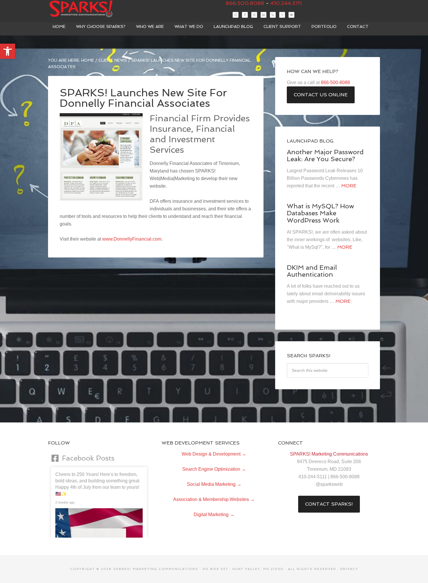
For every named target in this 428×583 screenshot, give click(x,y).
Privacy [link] (349, 568)
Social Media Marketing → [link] (214, 484)
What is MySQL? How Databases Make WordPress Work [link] (320, 213)
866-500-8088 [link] (335, 82)
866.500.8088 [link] (245, 3)
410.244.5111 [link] (286, 3)
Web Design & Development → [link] (214, 454)
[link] (7, 51)
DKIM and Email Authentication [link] (312, 271)
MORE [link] (348, 186)
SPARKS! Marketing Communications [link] (91, 8)
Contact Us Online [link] (321, 94)
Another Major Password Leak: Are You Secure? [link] (325, 155)
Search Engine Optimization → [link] (214, 469)
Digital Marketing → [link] (214, 514)
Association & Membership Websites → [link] (214, 499)
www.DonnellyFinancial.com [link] (131, 239)
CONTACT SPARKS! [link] (329, 504)
